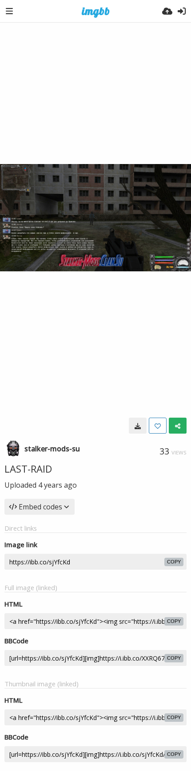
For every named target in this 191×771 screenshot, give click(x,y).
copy (174, 561)
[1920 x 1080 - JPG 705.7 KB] (138, 426)
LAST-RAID (28, 468)
